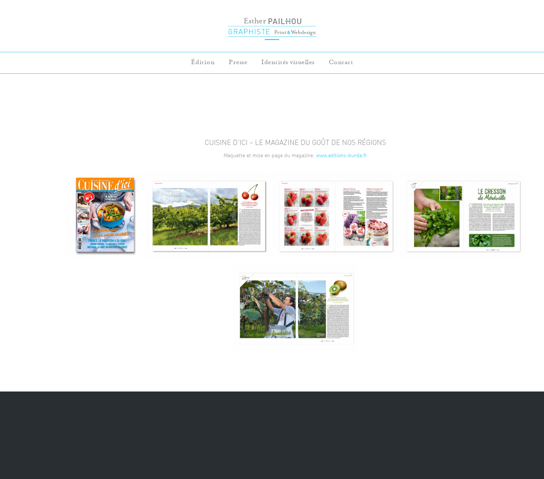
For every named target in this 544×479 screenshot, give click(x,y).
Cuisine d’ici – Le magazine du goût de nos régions (295, 142)
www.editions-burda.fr (341, 155)
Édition (203, 62)
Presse (238, 62)
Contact (341, 62)
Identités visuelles (288, 62)
